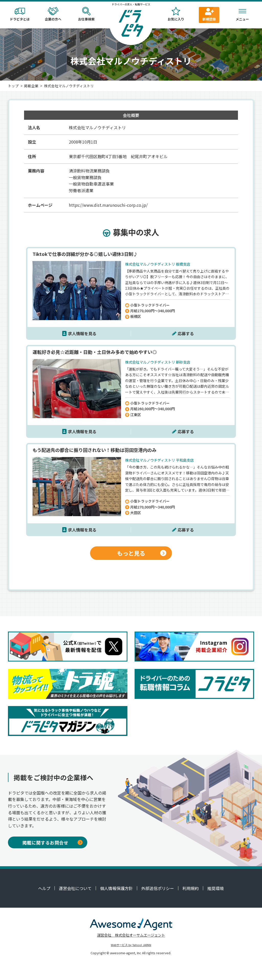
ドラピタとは (20, 19)
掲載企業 (31, 85)
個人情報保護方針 (116, 888)
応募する (186, 333)
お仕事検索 (86, 19)
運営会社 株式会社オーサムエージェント (131, 935)
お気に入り (176, 19)
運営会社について (75, 888)
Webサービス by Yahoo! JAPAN (131, 945)
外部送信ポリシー (157, 888)
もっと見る (131, 553)
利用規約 (190, 888)
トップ (13, 85)
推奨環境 (215, 888)
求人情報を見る (82, 333)
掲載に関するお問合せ (45, 842)
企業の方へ (53, 19)
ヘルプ (44, 888)
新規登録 (209, 19)
